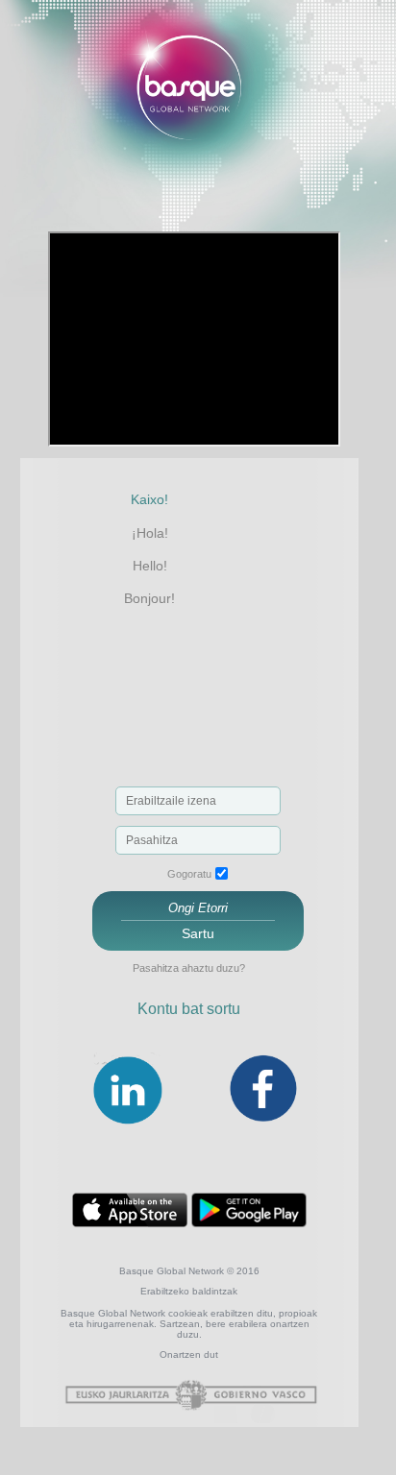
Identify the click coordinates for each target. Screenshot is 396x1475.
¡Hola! (150, 533)
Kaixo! (149, 499)
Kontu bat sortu (188, 1009)
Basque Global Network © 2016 (189, 1271)
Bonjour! (149, 598)
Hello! (150, 565)
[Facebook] (263, 1125)
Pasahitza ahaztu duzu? (189, 968)
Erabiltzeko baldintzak (188, 1291)
